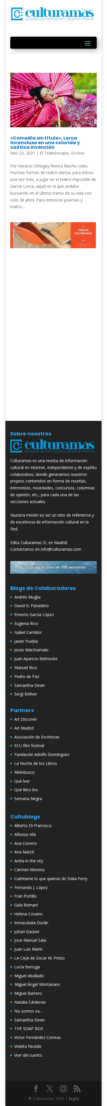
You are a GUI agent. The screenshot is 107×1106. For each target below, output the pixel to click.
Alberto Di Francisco (33, 825)
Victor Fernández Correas (37, 1037)
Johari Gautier (26, 931)
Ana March (24, 852)
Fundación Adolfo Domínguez (41, 754)
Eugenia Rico (26, 623)
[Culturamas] (53, 453)
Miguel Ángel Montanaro (37, 984)
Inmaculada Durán (31, 922)
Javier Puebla (26, 641)
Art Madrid (24, 728)
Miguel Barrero (28, 993)
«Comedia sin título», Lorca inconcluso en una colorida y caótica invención (45, 143)
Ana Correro (25, 843)
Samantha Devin (29, 685)
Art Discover (25, 719)
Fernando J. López (31, 887)
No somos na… (28, 1011)
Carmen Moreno (29, 869)
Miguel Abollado (29, 975)
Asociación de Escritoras (36, 737)
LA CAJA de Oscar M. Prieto (39, 958)
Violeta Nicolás (28, 1046)
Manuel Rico (25, 667)
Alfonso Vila (25, 834)
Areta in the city (28, 860)
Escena (77, 153)
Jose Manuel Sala (30, 940)
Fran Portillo (25, 896)
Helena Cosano (28, 914)
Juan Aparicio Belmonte (36, 658)
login (74, 1098)
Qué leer (22, 781)
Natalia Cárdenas (30, 1002)
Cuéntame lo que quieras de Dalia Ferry (50, 878)
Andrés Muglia (27, 597)
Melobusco (24, 772)
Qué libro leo (26, 789)
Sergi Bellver (25, 694)
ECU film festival (29, 745)
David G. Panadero (31, 605)
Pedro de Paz (26, 676)
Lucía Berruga (27, 967)
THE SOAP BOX (28, 1028)
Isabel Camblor (28, 632)
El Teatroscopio (54, 153)
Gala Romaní (26, 905)
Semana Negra (28, 798)
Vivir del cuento (28, 1055)
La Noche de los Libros (35, 763)
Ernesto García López (34, 614)
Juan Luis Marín (28, 949)
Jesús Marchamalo (31, 649)
